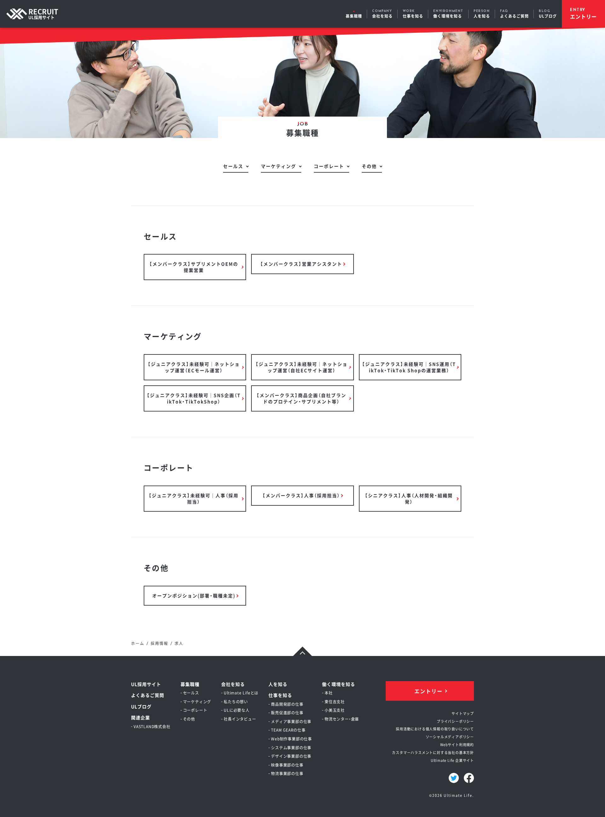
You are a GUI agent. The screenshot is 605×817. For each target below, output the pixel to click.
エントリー (428, 691)
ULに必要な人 (237, 710)
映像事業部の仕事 (287, 765)
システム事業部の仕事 (291, 747)
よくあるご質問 (147, 695)
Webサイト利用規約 (457, 744)
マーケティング (278, 166)
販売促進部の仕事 (287, 712)
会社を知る (233, 684)
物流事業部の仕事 (287, 773)
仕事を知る (280, 695)
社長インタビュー (240, 719)
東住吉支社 (335, 701)
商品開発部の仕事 (287, 704)
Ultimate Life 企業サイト (452, 760)
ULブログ (141, 706)
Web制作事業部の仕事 (291, 738)
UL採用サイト (146, 684)
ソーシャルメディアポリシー (450, 736)
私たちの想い (236, 701)
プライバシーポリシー (455, 721)
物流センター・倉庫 (342, 719)
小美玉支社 (335, 710)
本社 (329, 692)
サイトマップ (463, 713)
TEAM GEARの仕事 (288, 730)
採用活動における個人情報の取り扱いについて (435, 728)
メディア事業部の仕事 (291, 721)
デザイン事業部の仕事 (291, 756)
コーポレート (329, 166)
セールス (233, 166)
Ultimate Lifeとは (241, 692)
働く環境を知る (338, 684)
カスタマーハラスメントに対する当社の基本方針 (433, 752)
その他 (369, 166)
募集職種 (190, 684)
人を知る (277, 684)
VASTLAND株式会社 (152, 726)
